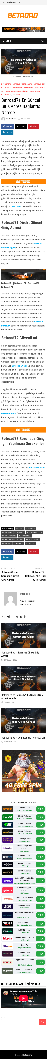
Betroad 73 (6, 87)
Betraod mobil (8, 413)
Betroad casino (37, 467)
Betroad (16, 84)
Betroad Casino (9, 536)
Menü (8, 41)
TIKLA (40, 809)
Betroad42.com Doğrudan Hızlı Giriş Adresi (23, 737)
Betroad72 (6, 94)
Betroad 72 (39, 84)
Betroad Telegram (23, 1054)
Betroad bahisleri (21, 87)
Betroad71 (6, 84)
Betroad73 (17, 94)
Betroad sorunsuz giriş (13, 91)
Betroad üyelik (33, 91)
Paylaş (9, 126)
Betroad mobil (38, 87)
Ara (3, 1017)
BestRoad (12, 119)
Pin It (35, 126)
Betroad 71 (27, 84)
